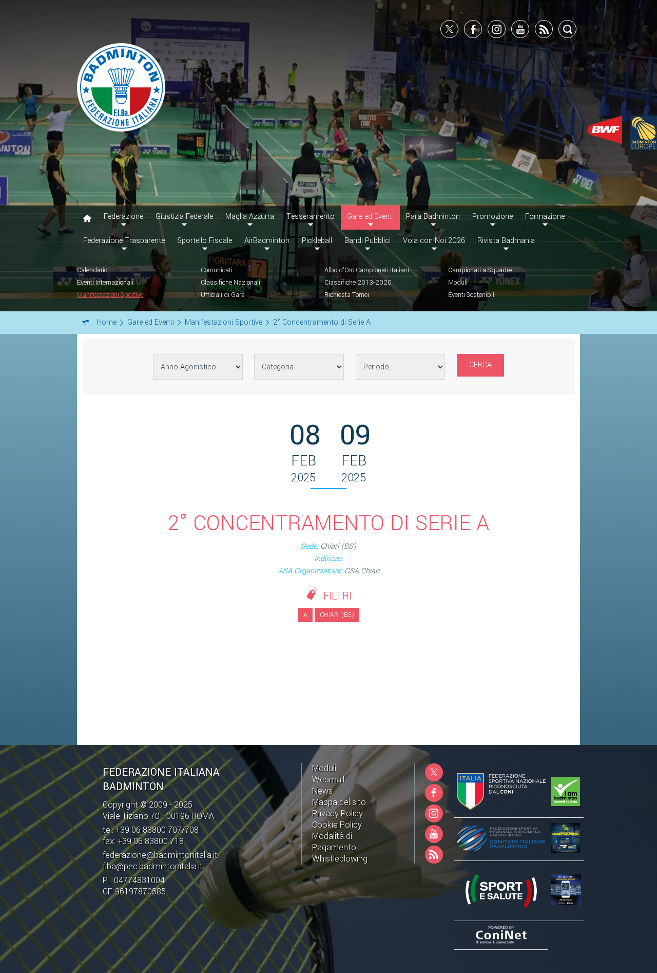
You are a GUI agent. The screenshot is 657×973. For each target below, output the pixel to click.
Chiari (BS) (337, 615)
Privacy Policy (337, 813)
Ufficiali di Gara (223, 295)
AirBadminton (266, 240)
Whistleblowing (340, 859)
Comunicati (217, 270)
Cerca (480, 365)
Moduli (458, 282)
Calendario (92, 270)
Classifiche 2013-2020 (358, 282)
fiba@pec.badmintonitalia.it (153, 866)
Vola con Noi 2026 (434, 240)
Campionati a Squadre (480, 270)
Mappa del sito (339, 802)
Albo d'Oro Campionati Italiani (366, 270)
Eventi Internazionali (105, 282)
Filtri (337, 596)
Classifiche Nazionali (230, 282)
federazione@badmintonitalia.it (160, 855)
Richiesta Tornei (346, 295)
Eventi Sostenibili (472, 295)
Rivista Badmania (506, 240)
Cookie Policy (337, 825)
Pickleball (317, 240)
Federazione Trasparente (124, 240)
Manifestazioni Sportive (110, 295)
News (322, 791)
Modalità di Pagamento (334, 841)
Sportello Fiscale (204, 240)
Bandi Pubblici (367, 240)
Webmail (328, 779)
